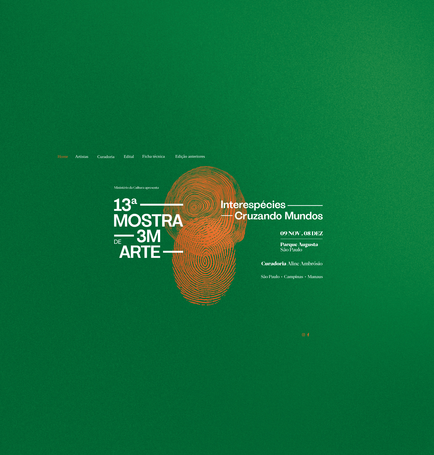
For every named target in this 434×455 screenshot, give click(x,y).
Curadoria (105, 156)
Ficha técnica (153, 156)
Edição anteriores (190, 156)
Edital (129, 156)
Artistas (81, 156)
